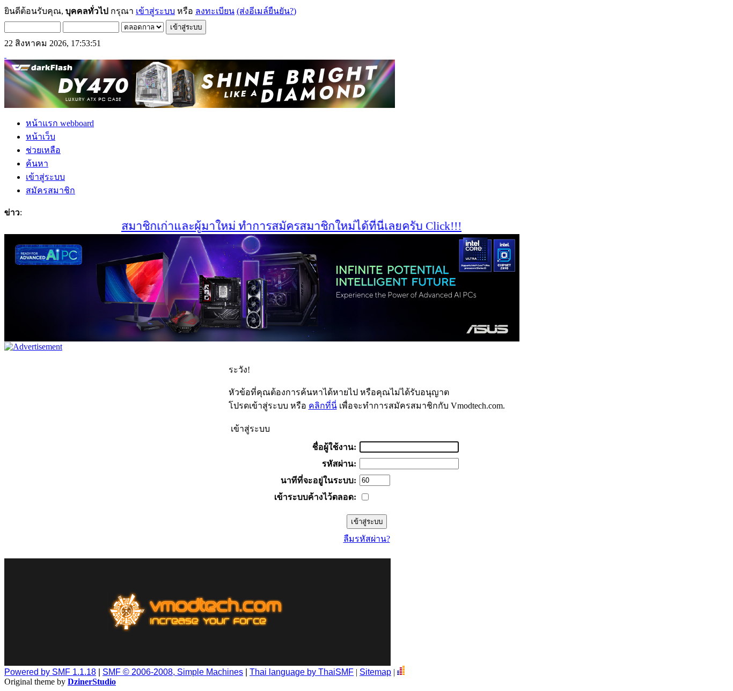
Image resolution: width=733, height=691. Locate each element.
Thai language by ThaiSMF (302, 672)
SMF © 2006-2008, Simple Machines (172, 672)
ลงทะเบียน (214, 11)
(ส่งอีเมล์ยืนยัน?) (266, 11)
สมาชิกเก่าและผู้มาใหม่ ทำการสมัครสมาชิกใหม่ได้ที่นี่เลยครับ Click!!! (277, 226)
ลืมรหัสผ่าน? (366, 538)
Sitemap (375, 672)
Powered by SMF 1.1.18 (50, 672)
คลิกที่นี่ (323, 405)
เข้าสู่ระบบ (155, 11)
